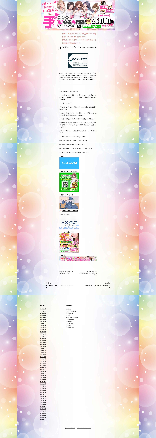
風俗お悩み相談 (70, 319)
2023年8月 (43, 379)
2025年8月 (43, 334)
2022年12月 (43, 396)
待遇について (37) (90, 33)
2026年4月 (43, 317)
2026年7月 (43, 311)
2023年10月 (43, 375)
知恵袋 (68, 315)
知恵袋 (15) (66, 37)
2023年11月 (43, 373)
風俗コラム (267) (79, 40)
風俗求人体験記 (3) (90, 40)
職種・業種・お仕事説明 (72, 317)
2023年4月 (43, 388)
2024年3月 (43, 365)
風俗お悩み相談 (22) (68, 40)
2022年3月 (43, 415)
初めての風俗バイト (86, 273)
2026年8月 (43, 309)
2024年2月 (43, 367)
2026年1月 (43, 323)
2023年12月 (43, 371)
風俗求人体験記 (70, 323)
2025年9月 (43, 331)
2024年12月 (43, 350)
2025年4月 (43, 342)
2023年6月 (43, 384)
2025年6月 (43, 338)
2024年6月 (43, 359)
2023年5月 (43, 386)
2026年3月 (43, 319)
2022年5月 (43, 411)
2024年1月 (43, 369)
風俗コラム (94, 271)
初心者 (93, 273)
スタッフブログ (66, 273)
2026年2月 (43, 321)
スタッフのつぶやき (71, 311)
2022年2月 (43, 417)
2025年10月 (43, 329)
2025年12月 (43, 325)
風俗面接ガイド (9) (75, 43)
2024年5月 (43, 361)
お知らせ (68, 309)
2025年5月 (43, 340)
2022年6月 (43, 409)
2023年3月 (43, 390)
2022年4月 (43, 413)
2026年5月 (43, 315)
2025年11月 (43, 327)
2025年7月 (43, 336)
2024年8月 (43, 354)
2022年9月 (43, 402)
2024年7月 (43, 357)
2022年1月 (43, 419)
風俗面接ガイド (70, 327)
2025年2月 (43, 346)
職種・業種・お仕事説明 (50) (78, 37)
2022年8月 (43, 404)
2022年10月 (43, 400)
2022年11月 (43, 398)
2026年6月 (43, 313)
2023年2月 (43, 392)
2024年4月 (43, 363)
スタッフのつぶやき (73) (78, 33)
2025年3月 (43, 344)
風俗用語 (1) (66, 43)
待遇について (69, 313)
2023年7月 (43, 382)
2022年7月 (43, 406)
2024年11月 (43, 352)
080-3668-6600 (70, 210)
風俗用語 (68, 325)
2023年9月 (43, 377)
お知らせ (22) (66, 33)
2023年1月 (43, 394)
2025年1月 (43, 348)
